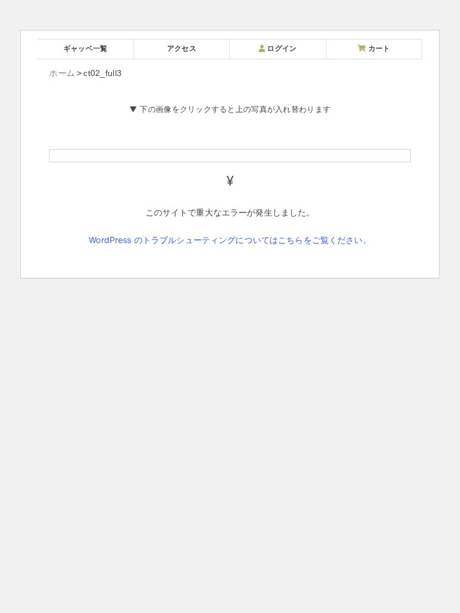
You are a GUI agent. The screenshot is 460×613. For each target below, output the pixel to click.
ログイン (280, 48)
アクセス (181, 48)
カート (378, 48)
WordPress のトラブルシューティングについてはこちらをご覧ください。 (230, 240)
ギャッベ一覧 (85, 48)
